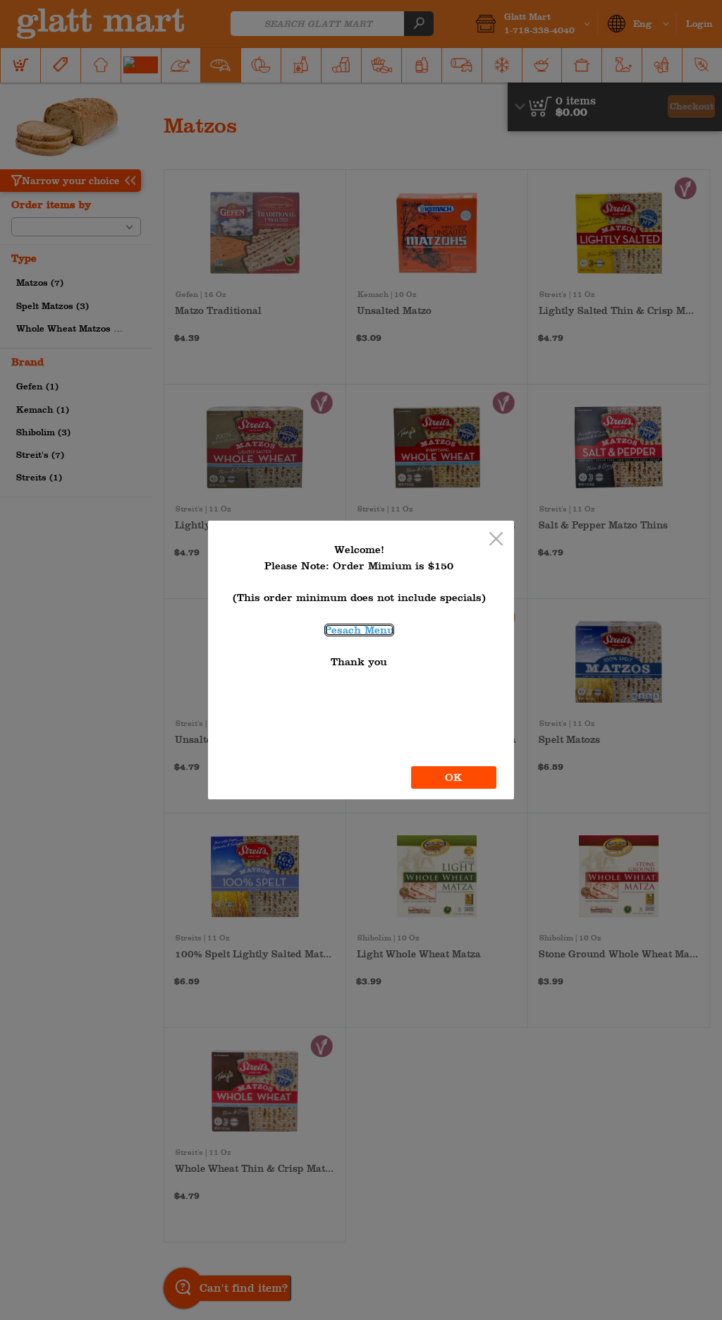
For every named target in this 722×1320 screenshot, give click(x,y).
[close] (496, 540)
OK (454, 777)
